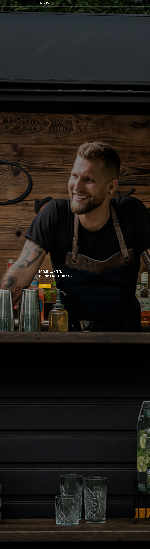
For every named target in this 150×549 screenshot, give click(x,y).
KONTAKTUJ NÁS (45, 285)
